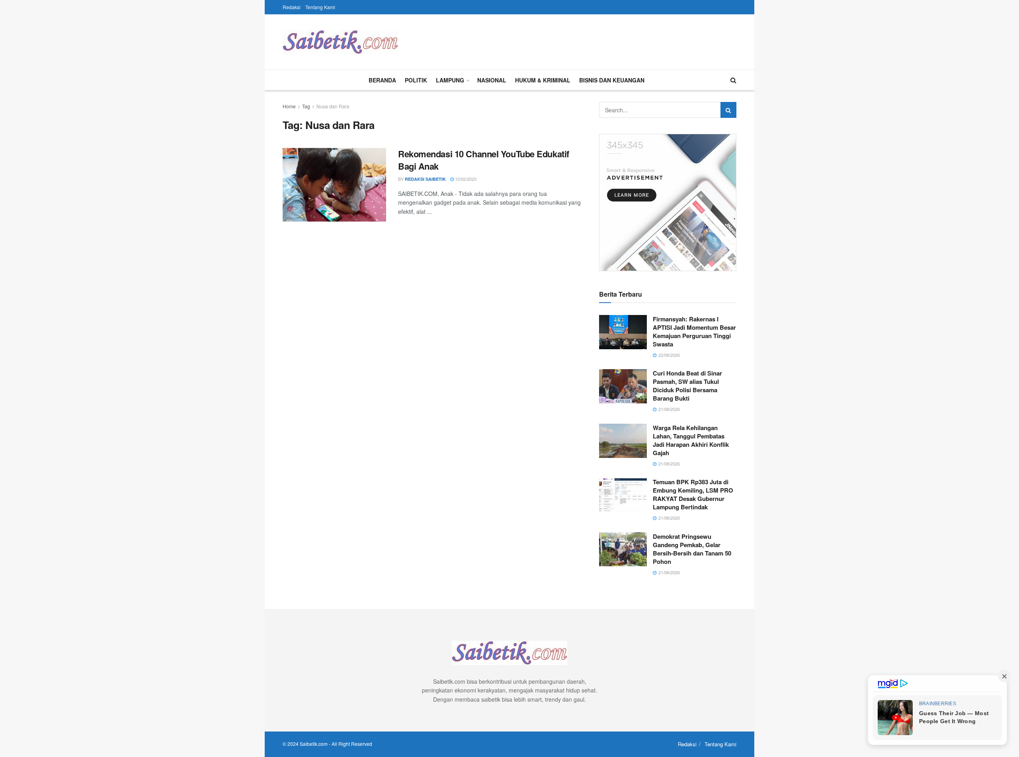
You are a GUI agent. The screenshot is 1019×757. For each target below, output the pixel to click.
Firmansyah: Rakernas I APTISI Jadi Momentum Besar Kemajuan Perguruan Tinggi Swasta (694, 331)
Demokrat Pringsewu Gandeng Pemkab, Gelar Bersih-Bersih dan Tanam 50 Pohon (692, 549)
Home (289, 106)
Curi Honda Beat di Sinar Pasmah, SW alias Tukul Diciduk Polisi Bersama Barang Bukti (687, 386)
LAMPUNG (450, 80)
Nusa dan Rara (332, 106)
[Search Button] (728, 110)
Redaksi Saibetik (425, 179)
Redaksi (292, 7)
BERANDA (382, 80)
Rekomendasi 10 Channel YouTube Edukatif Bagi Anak (483, 159)
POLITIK (416, 80)
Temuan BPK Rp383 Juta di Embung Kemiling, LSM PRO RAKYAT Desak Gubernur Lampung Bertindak (693, 494)
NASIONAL (491, 80)
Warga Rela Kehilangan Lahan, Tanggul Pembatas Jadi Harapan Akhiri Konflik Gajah (691, 440)
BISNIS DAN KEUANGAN (611, 80)
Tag (306, 106)
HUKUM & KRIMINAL (542, 80)
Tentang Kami (320, 7)
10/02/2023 (465, 179)
